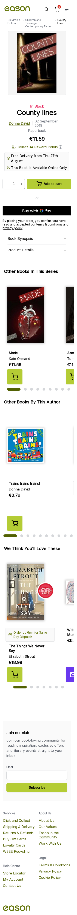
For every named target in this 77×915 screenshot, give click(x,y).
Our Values (48, 827)
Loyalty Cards (14, 845)
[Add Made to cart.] (14, 376)
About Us (46, 820)
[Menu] (66, 9)
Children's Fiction (13, 21)
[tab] (14, 389)
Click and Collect (16, 820)
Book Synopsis (20, 238)
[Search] (44, 9)
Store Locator (14, 873)
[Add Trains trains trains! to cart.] (14, 523)
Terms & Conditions (54, 865)
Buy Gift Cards (14, 839)
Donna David (19, 123)
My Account (13, 879)
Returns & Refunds (18, 833)
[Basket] (56, 9)
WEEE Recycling (16, 851)
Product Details (20, 250)
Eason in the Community (49, 835)
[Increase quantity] (21, 184)
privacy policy (12, 228)
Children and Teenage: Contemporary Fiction (38, 23)
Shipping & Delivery (19, 827)
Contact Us (12, 885)
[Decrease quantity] (6, 184)
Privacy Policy (50, 871)
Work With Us (50, 843)
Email (9, 767)
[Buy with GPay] (37, 210)
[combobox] (44, 9)
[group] (38, 332)
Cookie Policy (50, 877)
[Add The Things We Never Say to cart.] (14, 674)
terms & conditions (49, 224)
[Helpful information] (60, 147)
